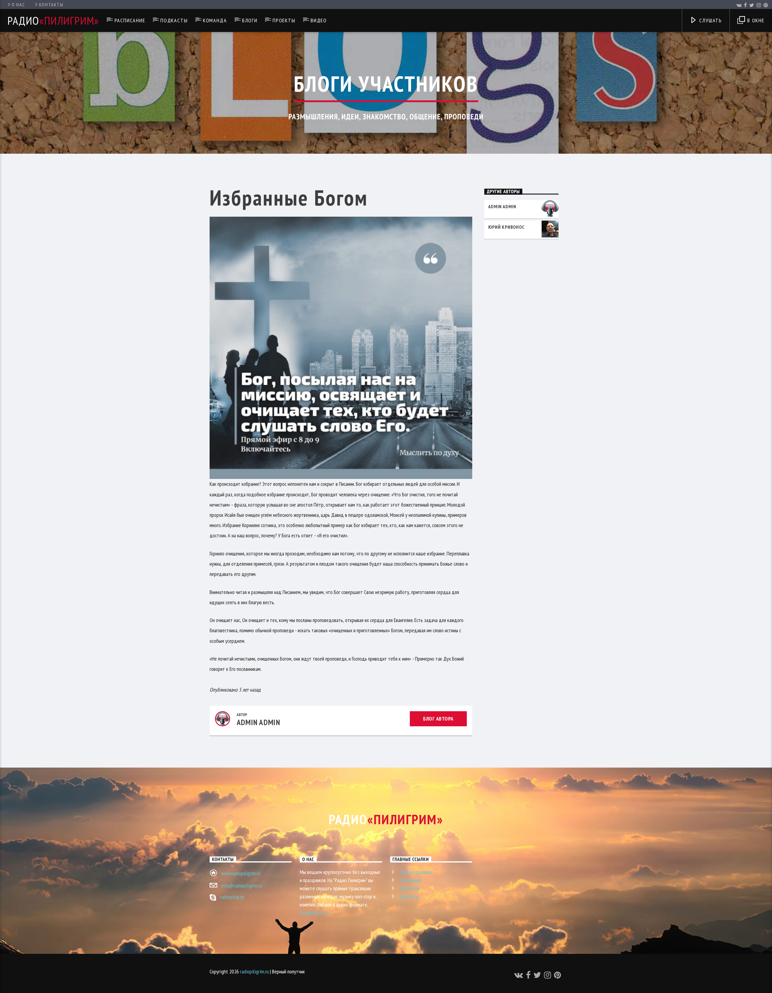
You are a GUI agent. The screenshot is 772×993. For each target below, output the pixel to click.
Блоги (250, 20)
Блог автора (438, 718)
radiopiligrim (232, 896)
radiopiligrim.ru (254, 971)
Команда (215, 20)
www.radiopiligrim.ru (240, 873)
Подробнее (311, 912)
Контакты (51, 5)
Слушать (710, 20)
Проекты (284, 20)
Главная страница (416, 872)
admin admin (258, 722)
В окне (754, 20)
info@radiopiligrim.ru (241, 885)
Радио (53, 20)
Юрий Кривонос (506, 227)
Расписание (130, 20)
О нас (18, 5)
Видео (319, 20)
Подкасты (174, 20)
